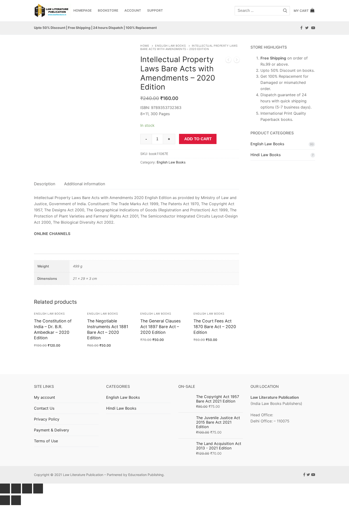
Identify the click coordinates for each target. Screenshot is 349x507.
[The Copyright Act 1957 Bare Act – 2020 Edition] (228, 60)
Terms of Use (46, 441)
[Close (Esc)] (5, 488)
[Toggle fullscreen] (27, 488)
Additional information (84, 183)
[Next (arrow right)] (16, 500)
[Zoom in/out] (38, 488)
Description (44, 183)
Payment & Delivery (51, 430)
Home (144, 45)
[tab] (44, 184)
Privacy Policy (46, 419)
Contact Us (44, 408)
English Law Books (170, 45)
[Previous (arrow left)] (5, 500)
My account (44, 397)
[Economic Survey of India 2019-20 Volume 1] (237, 60)
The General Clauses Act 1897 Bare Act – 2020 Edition (160, 326)
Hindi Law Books (265, 154)
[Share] (16, 488)
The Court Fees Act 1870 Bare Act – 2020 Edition (214, 326)
